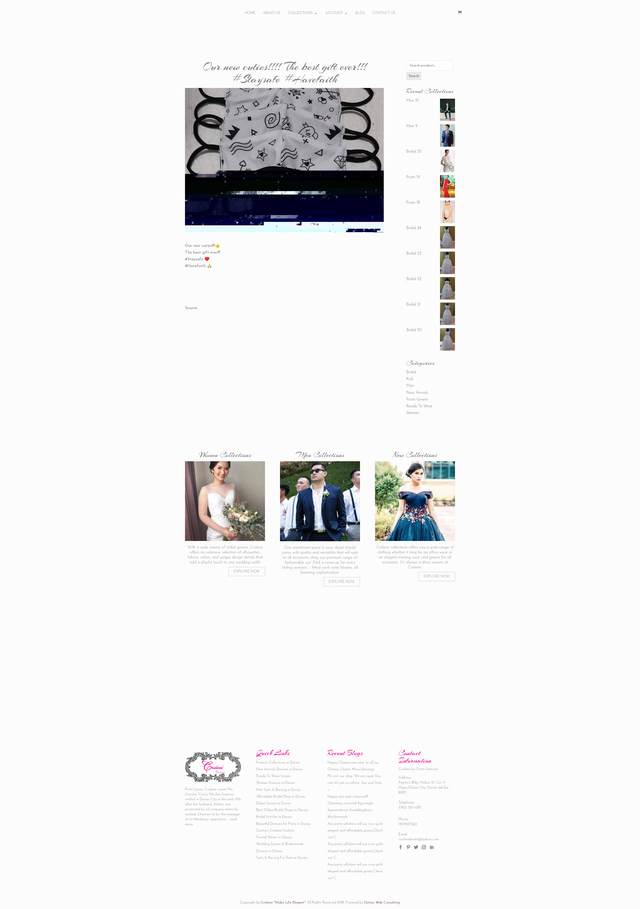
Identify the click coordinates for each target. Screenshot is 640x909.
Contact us (383, 13)
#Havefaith (195, 266)
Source (191, 308)
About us (271, 13)
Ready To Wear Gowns (273, 776)
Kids (410, 379)
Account (334, 13)
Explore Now (247, 571)
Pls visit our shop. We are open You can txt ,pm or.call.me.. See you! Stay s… (355, 783)
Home (250, 13)
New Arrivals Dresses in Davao (279, 769)
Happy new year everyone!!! (348, 797)
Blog (360, 13)
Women (412, 413)
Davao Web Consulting (382, 903)
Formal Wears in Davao (274, 837)
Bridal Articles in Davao (274, 817)
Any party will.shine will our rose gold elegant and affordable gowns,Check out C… (355, 830)
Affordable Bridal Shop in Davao (281, 797)
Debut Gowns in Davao (273, 803)
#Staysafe (194, 259)
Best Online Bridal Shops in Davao (282, 810)
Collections (300, 13)
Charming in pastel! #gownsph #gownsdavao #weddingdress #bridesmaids (350, 810)
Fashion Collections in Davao (278, 763)
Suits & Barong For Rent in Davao (282, 858)
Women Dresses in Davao (275, 783)
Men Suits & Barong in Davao (278, 790)
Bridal (411, 372)
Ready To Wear (419, 406)
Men (410, 386)
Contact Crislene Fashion (275, 831)
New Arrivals (417, 393)
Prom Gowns (417, 400)
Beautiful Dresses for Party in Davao (283, 824)
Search (414, 76)
